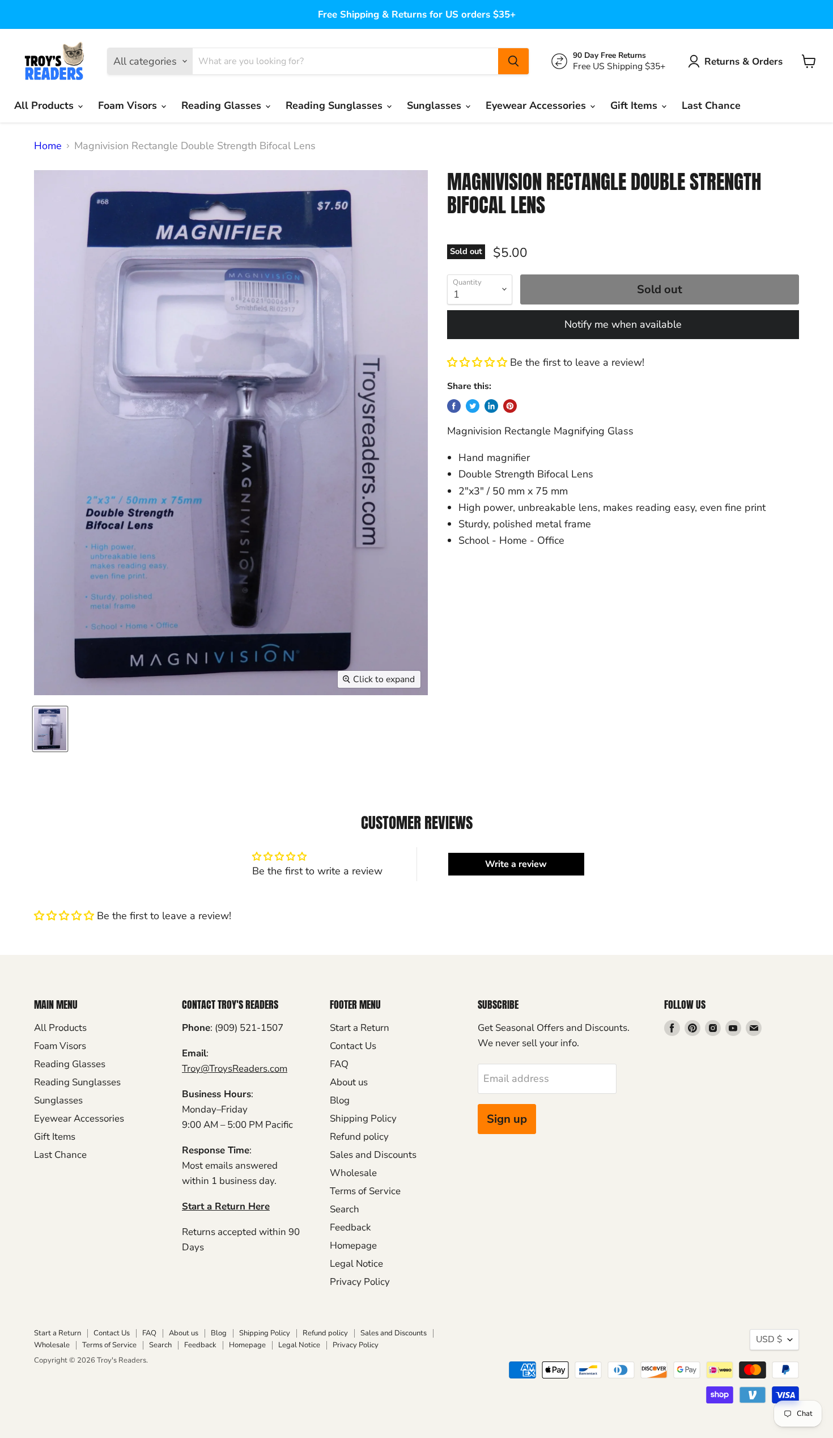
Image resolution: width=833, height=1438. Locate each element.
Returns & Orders (743, 61)
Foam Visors (129, 105)
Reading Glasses (222, 105)
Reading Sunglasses (335, 105)
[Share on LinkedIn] (491, 406)
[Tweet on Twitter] (472, 406)
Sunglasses (435, 105)
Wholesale (353, 1172)
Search (344, 1209)
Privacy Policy (360, 1281)
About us (349, 1082)
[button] (477, 362)
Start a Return (359, 1027)
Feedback (350, 1227)
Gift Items (635, 105)
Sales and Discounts (373, 1154)
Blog (340, 1100)
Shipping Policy (363, 1118)
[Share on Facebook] (454, 406)
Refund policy (359, 1136)
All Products (45, 105)
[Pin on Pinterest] (510, 406)
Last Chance (711, 105)
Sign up (507, 1119)
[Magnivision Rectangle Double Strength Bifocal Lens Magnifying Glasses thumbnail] (50, 729)
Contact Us (353, 1045)
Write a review (516, 864)
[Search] (513, 61)
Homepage (353, 1245)
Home (48, 146)
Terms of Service (365, 1191)
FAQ (339, 1064)
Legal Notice (356, 1263)
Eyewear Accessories (537, 105)
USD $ (769, 1339)
